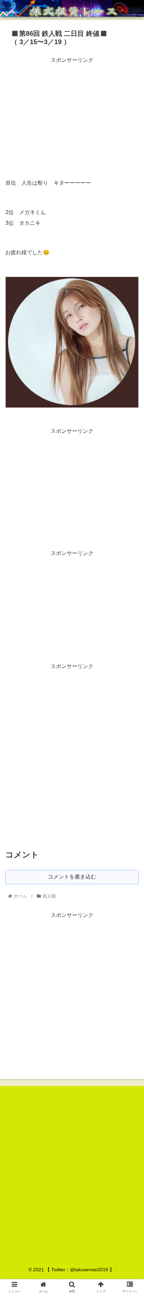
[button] (130, 830)
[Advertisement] (72, 112)
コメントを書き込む (72, 877)
